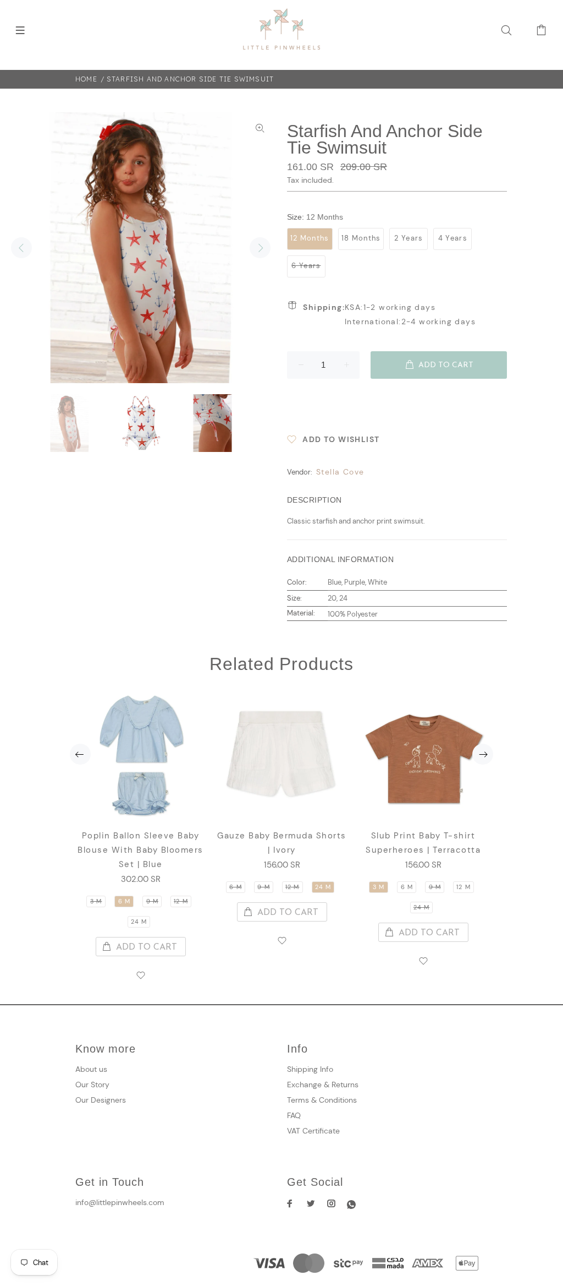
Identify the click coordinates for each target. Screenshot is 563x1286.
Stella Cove (340, 472)
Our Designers (100, 1100)
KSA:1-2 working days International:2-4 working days (389, 314)
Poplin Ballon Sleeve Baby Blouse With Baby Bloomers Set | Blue (140, 850)
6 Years (306, 265)
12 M (180, 901)
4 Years (452, 238)
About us (91, 1069)
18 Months (361, 238)
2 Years (408, 238)
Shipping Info (310, 1069)
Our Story (92, 1084)
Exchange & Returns (322, 1084)
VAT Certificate (313, 1131)
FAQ (294, 1115)
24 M (139, 921)
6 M (124, 901)
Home (86, 79)
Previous (21, 247)
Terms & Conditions (322, 1100)
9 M (152, 901)
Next (260, 247)
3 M (96, 901)
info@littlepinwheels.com (119, 1202)
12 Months (309, 238)
